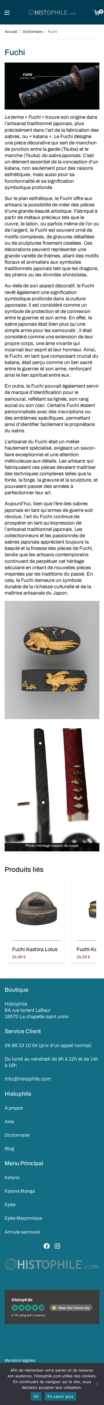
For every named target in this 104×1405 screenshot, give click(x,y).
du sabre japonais (61, 155)
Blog (9, 1148)
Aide (9, 1121)
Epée (10, 1204)
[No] (97, 1384)
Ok (36, 1396)
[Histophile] (52, 12)
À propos (14, 1108)
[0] (97, 12)
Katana (12, 1177)
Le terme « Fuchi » (24, 117)
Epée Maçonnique (23, 1218)
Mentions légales (20, 1360)
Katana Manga (20, 1191)
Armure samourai (22, 1231)
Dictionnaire (17, 1135)
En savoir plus (60, 1396)
